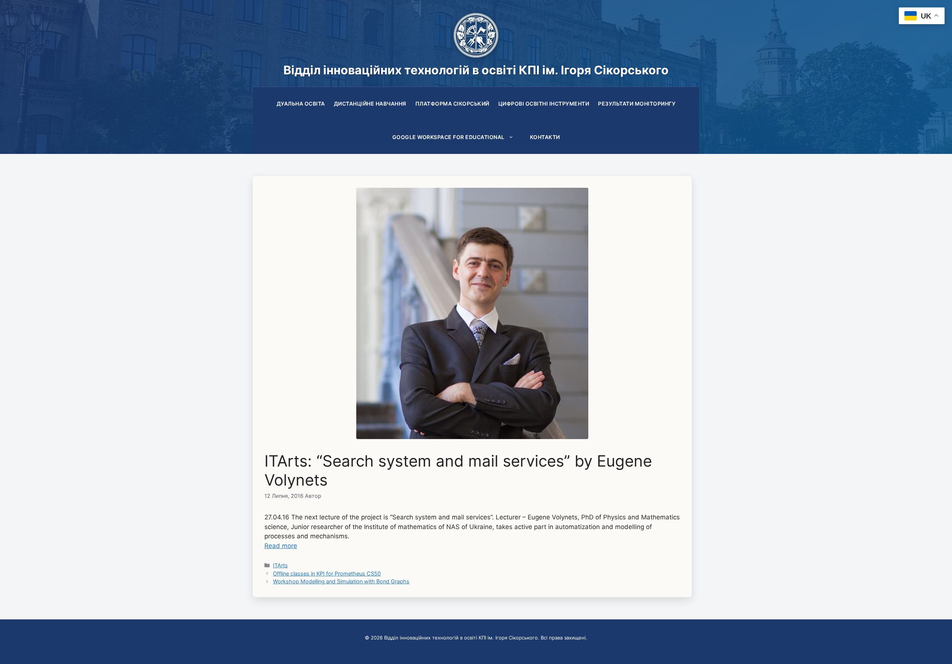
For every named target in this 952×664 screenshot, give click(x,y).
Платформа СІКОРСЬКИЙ (452, 103)
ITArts (280, 565)
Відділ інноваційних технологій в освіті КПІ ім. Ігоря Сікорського (476, 70)
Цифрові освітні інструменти (543, 103)
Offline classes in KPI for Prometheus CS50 (327, 573)
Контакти (545, 137)
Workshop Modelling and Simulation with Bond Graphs (341, 581)
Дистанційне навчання (370, 103)
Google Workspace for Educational (448, 137)
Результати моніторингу (636, 103)
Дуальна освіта (301, 103)
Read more (280, 545)
